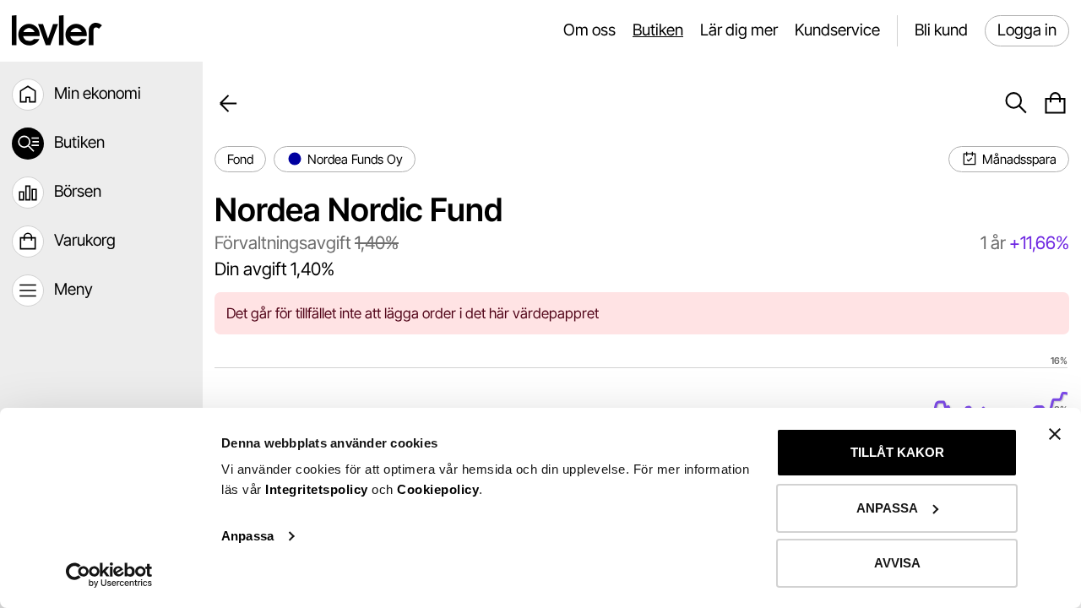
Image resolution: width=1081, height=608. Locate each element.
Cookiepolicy (438, 489)
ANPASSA (887, 508)
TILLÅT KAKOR (897, 452)
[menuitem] (101, 95)
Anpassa (247, 536)
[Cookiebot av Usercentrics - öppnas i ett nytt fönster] (109, 575)
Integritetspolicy (318, 489)
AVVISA (897, 563)
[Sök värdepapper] (1015, 103)
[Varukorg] (1055, 103)
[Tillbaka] (228, 103)
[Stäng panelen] (1055, 434)
